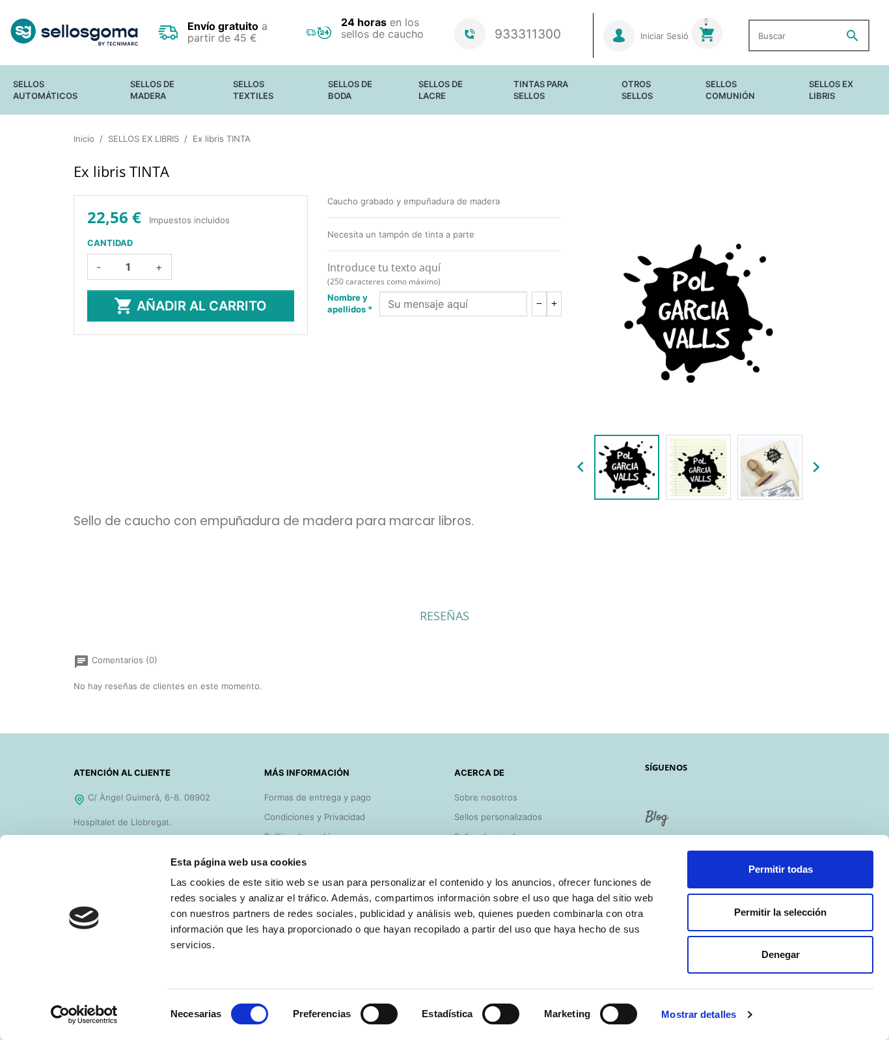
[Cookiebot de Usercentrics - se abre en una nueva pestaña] (84, 1014)
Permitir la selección (780, 912)
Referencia (95, 541)
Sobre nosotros (485, 797)
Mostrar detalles (698, 1014)
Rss (658, 823)
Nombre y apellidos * (349, 303)
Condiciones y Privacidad (314, 817)
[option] (626, 467)
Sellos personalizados (498, 817)
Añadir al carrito (190, 306)
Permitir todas (780, 869)
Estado (88, 558)
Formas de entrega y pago (317, 797)
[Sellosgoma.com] (74, 32)
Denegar (780, 954)
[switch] (379, 1014)
